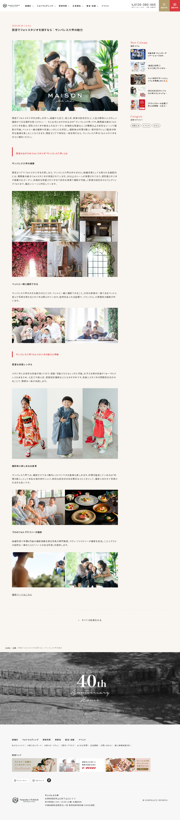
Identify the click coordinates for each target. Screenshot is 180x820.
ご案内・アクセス (67, 745)
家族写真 (63, 5)
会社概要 (94, 745)
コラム (156, 125)
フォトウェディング (45, 5)
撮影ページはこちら (22, 594)
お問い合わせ (106, 745)
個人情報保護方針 (122, 745)
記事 (14, 648)
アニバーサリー (22, 780)
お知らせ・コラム (51, 745)
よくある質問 (82, 745)
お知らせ (135, 125)
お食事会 (77, 5)
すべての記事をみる (91, 620)
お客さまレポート (34, 745)
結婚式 (28, 5)
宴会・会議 (91, 5)
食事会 (58, 739)
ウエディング (39, 780)
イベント (105, 5)
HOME (8, 648)
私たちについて (18, 745)
